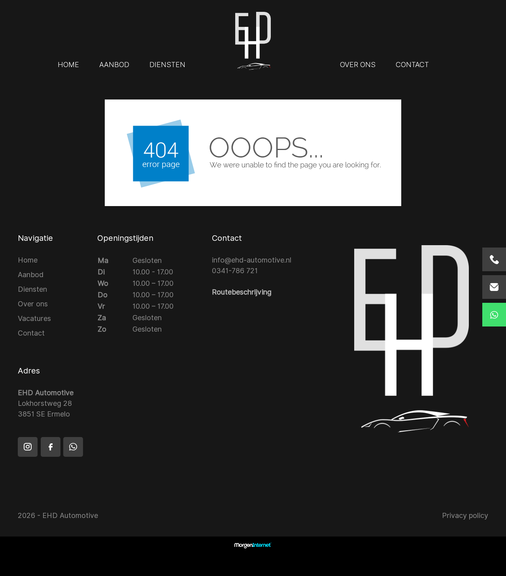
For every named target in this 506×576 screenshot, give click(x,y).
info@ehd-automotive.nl (251, 260)
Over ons (358, 64)
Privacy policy (465, 515)
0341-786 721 (235, 270)
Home (68, 64)
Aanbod (114, 64)
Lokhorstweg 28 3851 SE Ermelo (46, 403)
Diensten (167, 64)
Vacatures (34, 318)
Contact (412, 64)
